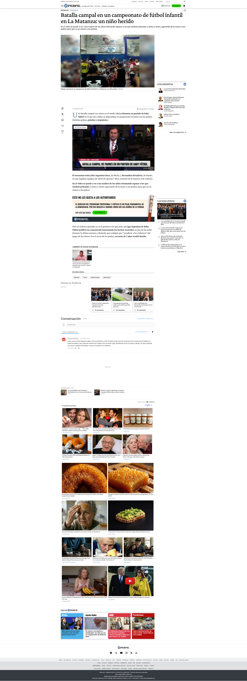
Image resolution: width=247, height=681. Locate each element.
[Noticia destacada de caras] (119, 615)
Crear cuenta (149, 318)
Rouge (130, 663)
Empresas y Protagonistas (144, 660)
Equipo (130, 668)
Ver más (180, 251)
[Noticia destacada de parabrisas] (143, 615)
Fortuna (116, 663)
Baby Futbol (107, 277)
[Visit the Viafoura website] (150, 402)
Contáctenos (116, 668)
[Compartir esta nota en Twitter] (62, 114)
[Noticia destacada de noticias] (72, 615)
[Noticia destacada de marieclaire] (96, 615)
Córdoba (118, 660)
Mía (134, 663)
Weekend (110, 663)
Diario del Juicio (183, 660)
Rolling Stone (131, 665)
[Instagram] (126, 653)
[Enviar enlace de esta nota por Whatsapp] (62, 120)
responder (70, 348)
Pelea (85, 277)
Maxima (152, 665)
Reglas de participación (140, 668)
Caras (146, 1)
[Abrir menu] (62, 6)
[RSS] (131, 653)
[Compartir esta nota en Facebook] (62, 108)
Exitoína (152, 1)
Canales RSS (97, 668)
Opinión (104, 6)
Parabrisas (124, 663)
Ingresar (167, 6)
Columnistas (165, 84)
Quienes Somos (106, 668)
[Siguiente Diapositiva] (153, 301)
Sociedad (111, 6)
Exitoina (166, 660)
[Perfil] (73, 610)
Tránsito (150, 668)
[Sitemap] (136, 653)
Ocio (113, 660)
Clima (102, 660)
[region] (107, 360)
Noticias (140, 1)
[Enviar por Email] (62, 125)
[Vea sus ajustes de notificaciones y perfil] (184, 6)
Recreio (146, 665)
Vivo (177, 660)
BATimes (138, 663)
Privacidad (124, 668)
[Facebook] (111, 653)
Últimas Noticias (87, 6)
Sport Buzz (139, 665)
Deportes (108, 660)
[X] (116, 653)
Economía (81, 660)
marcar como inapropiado (149, 349)
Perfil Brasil (159, 1)
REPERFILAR (65, 10)
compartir (142, 348)
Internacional (96, 660)
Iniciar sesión (141, 318)
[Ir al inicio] (72, 6)
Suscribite (176, 6)
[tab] (70, 332)
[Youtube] (121, 653)
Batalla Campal (95, 277)
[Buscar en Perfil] (184, 2)
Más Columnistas (177, 132)
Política (97, 6)
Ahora (60, 660)
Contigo (109, 665)
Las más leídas (165, 201)
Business (134, 1)
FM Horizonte (146, 663)
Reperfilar (76, 277)
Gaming (172, 660)
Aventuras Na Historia (119, 665)
